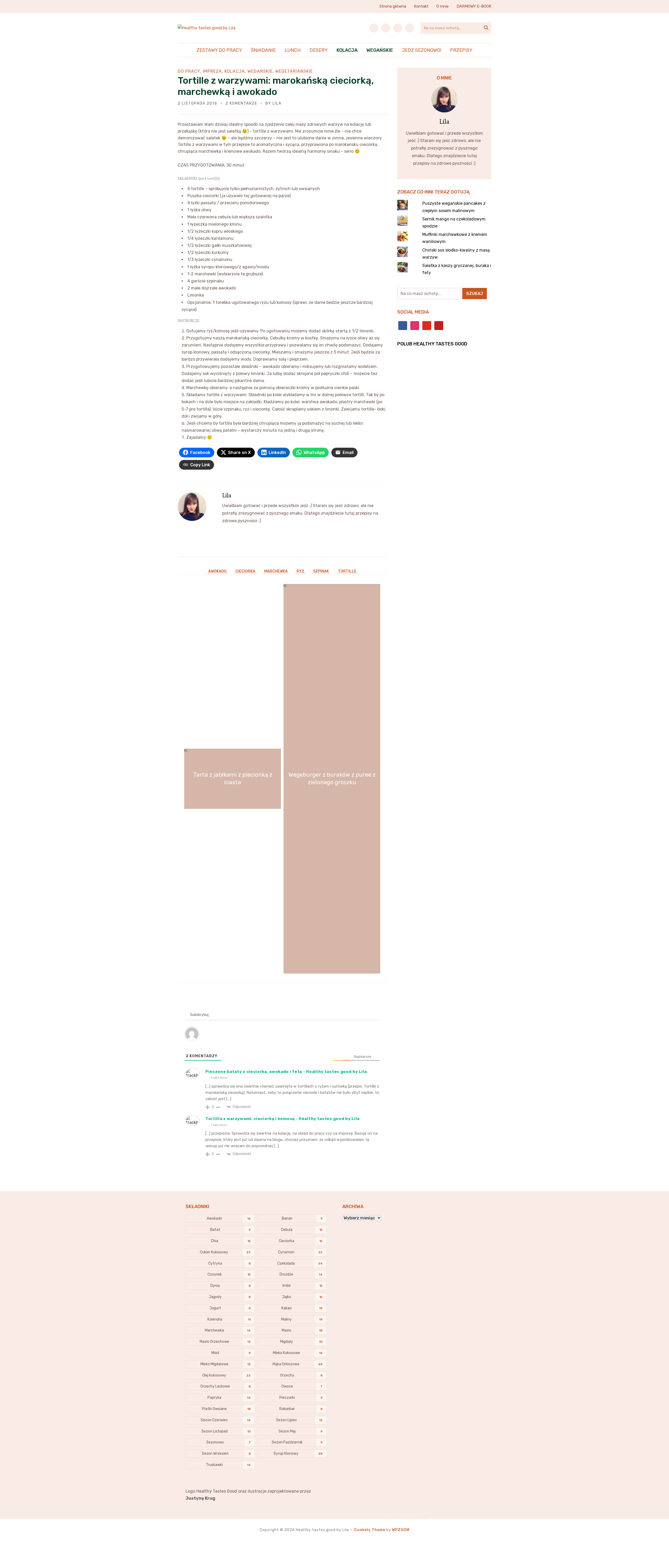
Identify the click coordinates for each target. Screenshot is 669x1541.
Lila (277, 103)
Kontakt (421, 6)
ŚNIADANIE (263, 50)
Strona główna (392, 6)
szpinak (321, 571)
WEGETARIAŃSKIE (294, 71)
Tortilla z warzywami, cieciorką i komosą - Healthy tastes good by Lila (282, 1118)
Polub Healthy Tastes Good (432, 344)
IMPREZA (212, 71)
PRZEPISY (461, 50)
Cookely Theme (369, 1530)
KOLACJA (347, 50)
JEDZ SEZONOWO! (421, 50)
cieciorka (245, 571)
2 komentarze (241, 103)
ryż (300, 571)
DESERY (318, 50)
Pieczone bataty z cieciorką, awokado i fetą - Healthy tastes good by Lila (286, 1071)
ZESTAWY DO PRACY (219, 50)
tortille (347, 571)
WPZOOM (401, 1530)
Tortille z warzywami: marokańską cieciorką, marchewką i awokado (276, 86)
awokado (217, 571)
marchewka (276, 571)
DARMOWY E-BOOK (474, 6)
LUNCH (293, 50)
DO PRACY (189, 71)
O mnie (442, 6)
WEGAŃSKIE (379, 50)
